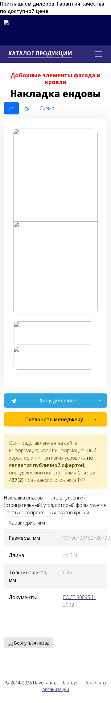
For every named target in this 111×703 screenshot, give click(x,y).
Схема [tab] (47, 108)
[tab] (11, 108)
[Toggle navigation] (98, 54)
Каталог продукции (40, 53)
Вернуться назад (31, 643)
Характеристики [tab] (27, 522)
